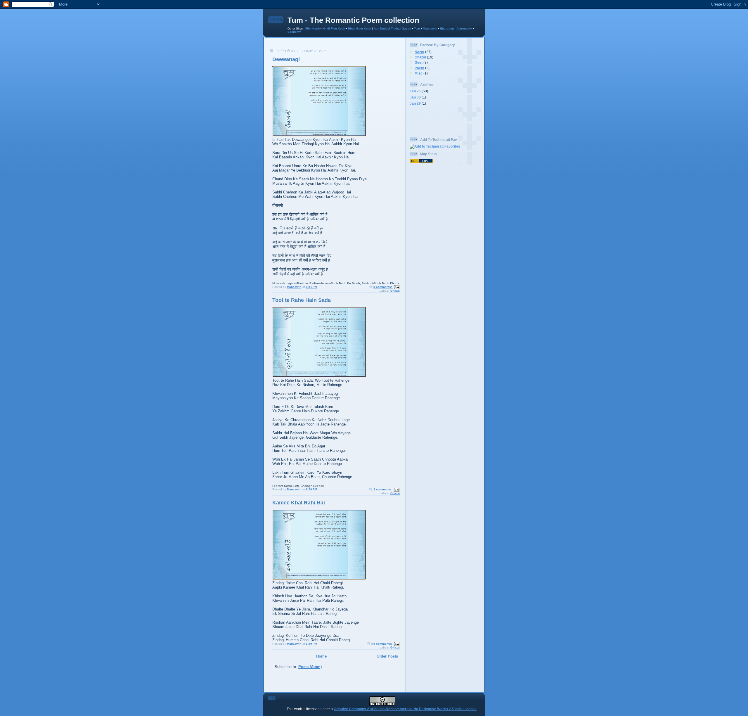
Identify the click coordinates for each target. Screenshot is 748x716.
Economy (294, 31)
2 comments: (383, 489)
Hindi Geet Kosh (359, 28)
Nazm (419, 52)
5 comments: (383, 286)
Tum (417, 28)
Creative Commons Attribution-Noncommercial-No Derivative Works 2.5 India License (405, 709)
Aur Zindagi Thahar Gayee (392, 28)
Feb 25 (415, 91)
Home (321, 656)
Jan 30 (415, 97)
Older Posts (387, 656)
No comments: (382, 643)
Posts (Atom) (310, 667)
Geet (419, 62)
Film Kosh (312, 28)
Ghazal (395, 290)
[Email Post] (396, 286)
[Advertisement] (334, 46)
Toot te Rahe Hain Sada (301, 300)
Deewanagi (286, 59)
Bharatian (447, 28)
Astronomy (464, 28)
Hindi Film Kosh (334, 28)
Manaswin (430, 28)
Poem (419, 68)
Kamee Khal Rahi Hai (298, 503)
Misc (419, 73)
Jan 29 (415, 103)
